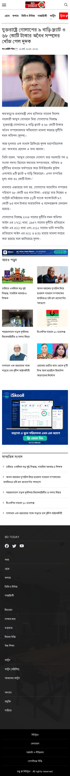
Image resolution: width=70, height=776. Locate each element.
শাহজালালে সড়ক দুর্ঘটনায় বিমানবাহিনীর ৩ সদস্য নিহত (33, 492)
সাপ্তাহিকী (42, 16)
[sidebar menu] (4, 4)
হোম (7, 16)
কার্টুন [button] (53, 16)
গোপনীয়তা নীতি (35, 761)
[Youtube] (22, 545)
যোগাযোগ (35, 743)
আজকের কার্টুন (12, 678)
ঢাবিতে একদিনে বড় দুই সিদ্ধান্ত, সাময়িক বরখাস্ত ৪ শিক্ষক (14, 293)
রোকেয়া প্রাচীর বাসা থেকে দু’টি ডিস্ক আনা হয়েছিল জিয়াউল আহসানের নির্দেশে (52, 370)
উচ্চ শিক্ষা (9, 645)
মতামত (9, 628)
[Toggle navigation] (66, 4)
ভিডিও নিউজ (28, 16)
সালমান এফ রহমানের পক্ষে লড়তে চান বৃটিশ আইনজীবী (34, 513)
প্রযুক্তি (8, 701)
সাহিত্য (8, 710)
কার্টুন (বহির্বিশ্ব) (12, 669)
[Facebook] (7, 545)
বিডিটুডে (35, 734)
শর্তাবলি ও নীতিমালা (35, 752)
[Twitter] (14, 545)
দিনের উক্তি (10, 637)
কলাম (15, 16)
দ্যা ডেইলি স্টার (8, 48)
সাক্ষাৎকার (10, 619)
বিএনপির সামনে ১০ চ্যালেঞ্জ (51, 332)
